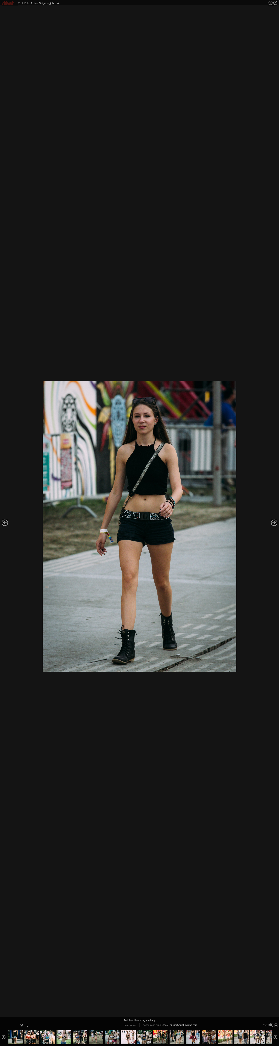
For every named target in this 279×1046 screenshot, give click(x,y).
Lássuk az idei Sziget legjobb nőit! (179, 1025)
